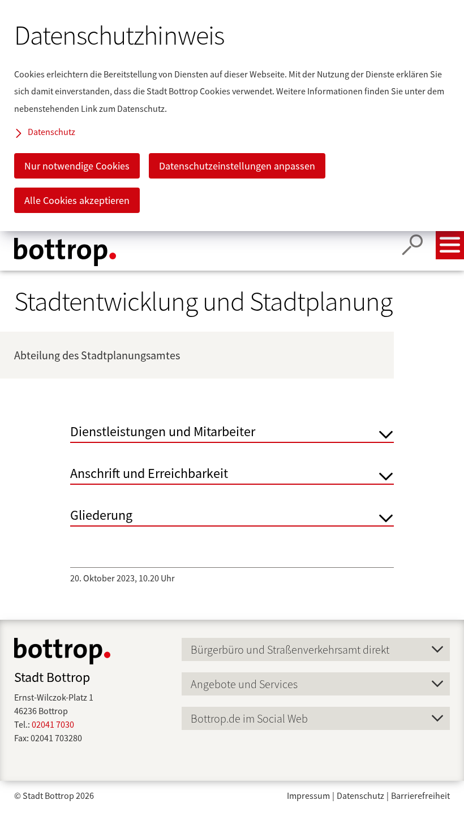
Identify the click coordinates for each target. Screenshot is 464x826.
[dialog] (232, 115)
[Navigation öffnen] (450, 245)
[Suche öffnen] (412, 245)
